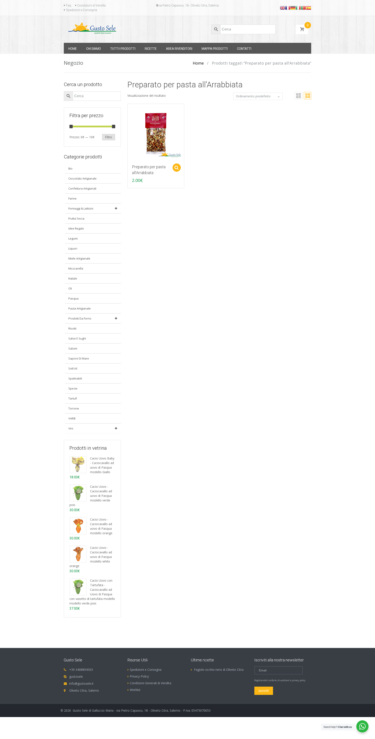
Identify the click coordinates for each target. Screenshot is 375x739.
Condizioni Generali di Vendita (150, 683)
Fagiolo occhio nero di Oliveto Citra (218, 669)
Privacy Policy (139, 676)
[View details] (156, 132)
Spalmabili (75, 378)
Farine (72, 198)
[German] (293, 7)
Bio (70, 168)
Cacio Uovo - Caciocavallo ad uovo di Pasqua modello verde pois (90, 495)
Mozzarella (75, 268)
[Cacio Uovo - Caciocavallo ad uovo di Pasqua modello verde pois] (78, 493)
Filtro (108, 137)
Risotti (72, 328)
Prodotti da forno (79, 318)
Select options (177, 167)
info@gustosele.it (81, 683)
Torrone (73, 408)
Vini (70, 428)
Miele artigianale (79, 258)
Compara (128, 109)
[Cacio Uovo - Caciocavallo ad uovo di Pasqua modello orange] (78, 525)
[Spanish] (308, 7)
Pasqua (73, 298)
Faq (68, 5)
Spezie (72, 388)
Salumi (72, 348)
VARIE (72, 418)
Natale (72, 278)
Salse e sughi (77, 338)
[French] (287, 7)
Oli (70, 288)
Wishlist (135, 690)
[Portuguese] (303, 7)
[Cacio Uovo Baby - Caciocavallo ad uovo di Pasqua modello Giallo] (78, 464)
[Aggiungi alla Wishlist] (128, 117)
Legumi (73, 238)
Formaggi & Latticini (80, 208)
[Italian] (298, 7)
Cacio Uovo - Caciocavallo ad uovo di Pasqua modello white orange (90, 557)
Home (198, 63)
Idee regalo (76, 228)
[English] (282, 7)
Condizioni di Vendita (91, 5)
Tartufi (72, 398)
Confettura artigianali (82, 188)
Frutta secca (76, 218)
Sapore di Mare (78, 358)
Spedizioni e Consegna (81, 10)
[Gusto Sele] (92, 28)
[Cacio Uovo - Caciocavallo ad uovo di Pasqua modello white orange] (78, 554)
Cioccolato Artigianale (82, 178)
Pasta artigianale (79, 308)
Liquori (72, 248)
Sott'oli (72, 368)
